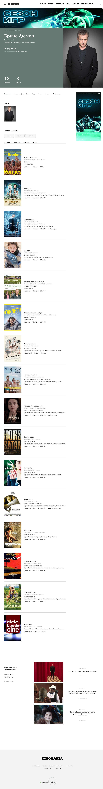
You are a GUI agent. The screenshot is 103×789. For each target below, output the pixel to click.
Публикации (57, 94)
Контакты (69, 766)
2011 (33, 439)
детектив (40, 379)
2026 (38, 159)
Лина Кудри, (49, 195)
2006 (32, 501)
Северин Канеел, (52, 568)
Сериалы (51, 4)
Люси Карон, (47, 381)
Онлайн (8, 136)
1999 (33, 563)
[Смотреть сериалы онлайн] (51, 783)
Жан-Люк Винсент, (50, 412)
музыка (26, 317)
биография (32, 410)
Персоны (11, 30)
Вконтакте (47, 768)
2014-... (35, 377)
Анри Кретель (60, 506)
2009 (33, 470)
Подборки (9, 674)
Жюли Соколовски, (40, 474)
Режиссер (16, 42)
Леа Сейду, (38, 226)
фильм (43, 159)
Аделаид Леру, (39, 506)
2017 (50, 315)
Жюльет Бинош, (50, 350)
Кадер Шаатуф (61, 599)
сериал (49, 284)
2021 (30, 222)
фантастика (28, 193)
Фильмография (18, 94)
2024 (31, 190)
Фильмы (43, 4)
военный (31, 503)
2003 (38, 532)
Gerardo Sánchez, (42, 629)
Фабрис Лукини (58, 195)
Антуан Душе (49, 257)
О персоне (7, 94)
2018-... (44, 284)
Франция (27, 162)
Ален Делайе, (38, 381)
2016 (32, 346)
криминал (33, 379)
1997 (36, 594)
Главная (6, 30)
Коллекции (60, 4)
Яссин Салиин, (52, 474)
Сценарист (25, 42)
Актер (32, 42)
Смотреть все (8, 681)
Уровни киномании (87, 4)
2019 (31, 253)
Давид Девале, (39, 443)
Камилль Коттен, (39, 195)
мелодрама (27, 224)
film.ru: (36, 198)
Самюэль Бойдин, (50, 506)
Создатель (8, 42)
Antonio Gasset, (53, 629)
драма (26, 255)
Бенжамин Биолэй (48, 226)
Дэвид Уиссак (52, 537)
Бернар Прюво (56, 381)
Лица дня (76, 4)
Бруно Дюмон (28, 164)
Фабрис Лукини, (39, 257)
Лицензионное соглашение (53, 766)
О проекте (36, 766)
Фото (27, 94)
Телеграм (58, 768)
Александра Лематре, (51, 443)
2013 (38, 408)
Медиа (68, 4)
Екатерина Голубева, (41, 537)
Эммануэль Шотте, (40, 568)
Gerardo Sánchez (29, 629)
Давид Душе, (38, 599)
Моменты (8, 677)
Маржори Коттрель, (49, 599)
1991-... (35, 626)
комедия (35, 193)
